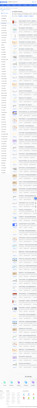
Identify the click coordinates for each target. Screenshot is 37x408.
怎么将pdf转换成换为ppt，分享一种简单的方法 (28, 52)
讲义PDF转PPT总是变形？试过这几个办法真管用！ (27, 223)
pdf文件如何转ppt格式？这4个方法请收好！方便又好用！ (28, 62)
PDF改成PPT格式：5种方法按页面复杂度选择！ (26, 125)
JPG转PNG (13, 398)
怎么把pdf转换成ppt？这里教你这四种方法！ (26, 55)
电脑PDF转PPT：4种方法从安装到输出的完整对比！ (27, 272)
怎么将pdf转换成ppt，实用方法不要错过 (28, 360)
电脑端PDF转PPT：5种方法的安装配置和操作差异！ (27, 349)
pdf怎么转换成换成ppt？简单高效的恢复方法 (28, 101)
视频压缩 (7, 400)
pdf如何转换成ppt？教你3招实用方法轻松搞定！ (26, 83)
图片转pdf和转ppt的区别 (32, 164)
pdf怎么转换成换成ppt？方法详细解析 (28, 304)
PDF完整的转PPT (32, 157)
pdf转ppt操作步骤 (26, 157)
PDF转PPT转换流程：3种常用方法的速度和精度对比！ (27, 314)
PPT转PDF (18, 400)
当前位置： (1, 8)
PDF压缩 (18, 394)
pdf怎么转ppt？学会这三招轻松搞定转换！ (25, 90)
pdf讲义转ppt (30, 227)
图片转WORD (8, 401)
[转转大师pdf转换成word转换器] (3, 2)
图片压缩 (18, 398)
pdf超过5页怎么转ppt (32, 311)
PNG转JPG (18, 401)
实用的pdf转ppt (26, 234)
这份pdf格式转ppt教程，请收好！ (28, 66)
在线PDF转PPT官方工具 (9, 8)
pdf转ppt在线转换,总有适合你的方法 (28, 241)
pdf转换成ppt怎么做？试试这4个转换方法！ (26, 328)
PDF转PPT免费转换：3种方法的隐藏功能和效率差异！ (27, 286)
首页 (3, 5)
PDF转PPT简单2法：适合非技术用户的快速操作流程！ (27, 167)
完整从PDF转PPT (26, 276)
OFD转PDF (18, 397)
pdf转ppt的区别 (26, 164)
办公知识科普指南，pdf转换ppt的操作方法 (28, 297)
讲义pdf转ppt (25, 227)
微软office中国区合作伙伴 (13, 1)
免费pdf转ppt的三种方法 (27, 24)
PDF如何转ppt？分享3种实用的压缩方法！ (25, 209)
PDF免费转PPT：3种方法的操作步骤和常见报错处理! (27, 216)
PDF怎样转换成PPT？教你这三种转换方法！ (26, 69)
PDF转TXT (7, 404)
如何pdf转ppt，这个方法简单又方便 (28, 45)
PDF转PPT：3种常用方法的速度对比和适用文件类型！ (27, 335)
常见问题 (1, 394)
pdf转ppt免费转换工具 (26, 38)
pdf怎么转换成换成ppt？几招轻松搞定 (28, 87)
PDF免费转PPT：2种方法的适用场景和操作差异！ (27, 146)
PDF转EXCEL (13, 394)
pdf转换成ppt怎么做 (26, 332)
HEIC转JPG (13, 400)
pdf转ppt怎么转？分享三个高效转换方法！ (25, 97)
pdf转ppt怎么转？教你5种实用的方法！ (25, 363)
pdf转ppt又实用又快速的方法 (27, 185)
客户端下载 (1, 398)
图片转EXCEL (13, 401)
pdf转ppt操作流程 (26, 171)
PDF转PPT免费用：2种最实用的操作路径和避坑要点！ (27, 230)
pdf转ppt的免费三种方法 (27, 115)
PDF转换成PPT (8, 394)
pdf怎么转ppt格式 (26, 346)
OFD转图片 (7, 398)
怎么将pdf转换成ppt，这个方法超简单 (28, 31)
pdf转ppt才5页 (26, 311)
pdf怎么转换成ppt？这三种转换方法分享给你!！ (26, 48)
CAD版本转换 (8, 397)
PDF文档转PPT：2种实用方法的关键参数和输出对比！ (27, 195)
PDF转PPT (20, 24)
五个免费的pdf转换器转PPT (27, 122)
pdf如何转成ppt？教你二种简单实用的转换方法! (26, 76)
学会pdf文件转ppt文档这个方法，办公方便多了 (28, 262)
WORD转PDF (13, 397)
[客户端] (35, 198)
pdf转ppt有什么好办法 (26, 269)
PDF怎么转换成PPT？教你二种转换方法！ (25, 104)
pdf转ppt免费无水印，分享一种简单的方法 (28, 213)
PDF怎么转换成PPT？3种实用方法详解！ (25, 356)
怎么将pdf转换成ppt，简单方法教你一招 (28, 59)
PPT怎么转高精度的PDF (27, 136)
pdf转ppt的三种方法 (26, 129)
